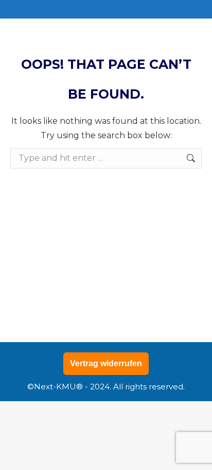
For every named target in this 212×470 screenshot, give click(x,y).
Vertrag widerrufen (106, 363)
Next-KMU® (58, 386)
